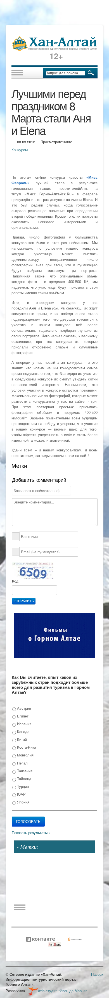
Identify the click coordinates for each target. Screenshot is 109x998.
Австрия (23, 708)
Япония (22, 802)
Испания (23, 723)
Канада (22, 731)
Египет (22, 716)
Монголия (25, 755)
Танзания (24, 770)
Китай (21, 739)
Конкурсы (19, 149)
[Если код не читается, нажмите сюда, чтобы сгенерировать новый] (32, 570)
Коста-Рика (26, 747)
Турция (22, 786)
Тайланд (23, 778)
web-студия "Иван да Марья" (62, 990)
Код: (16, 581)
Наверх (97, 974)
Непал (22, 763)
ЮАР (21, 794)
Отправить (24, 601)
